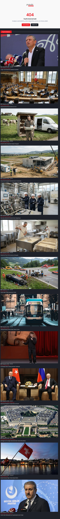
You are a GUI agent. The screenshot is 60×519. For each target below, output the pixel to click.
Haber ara (34, 24)
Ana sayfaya (26, 24)
